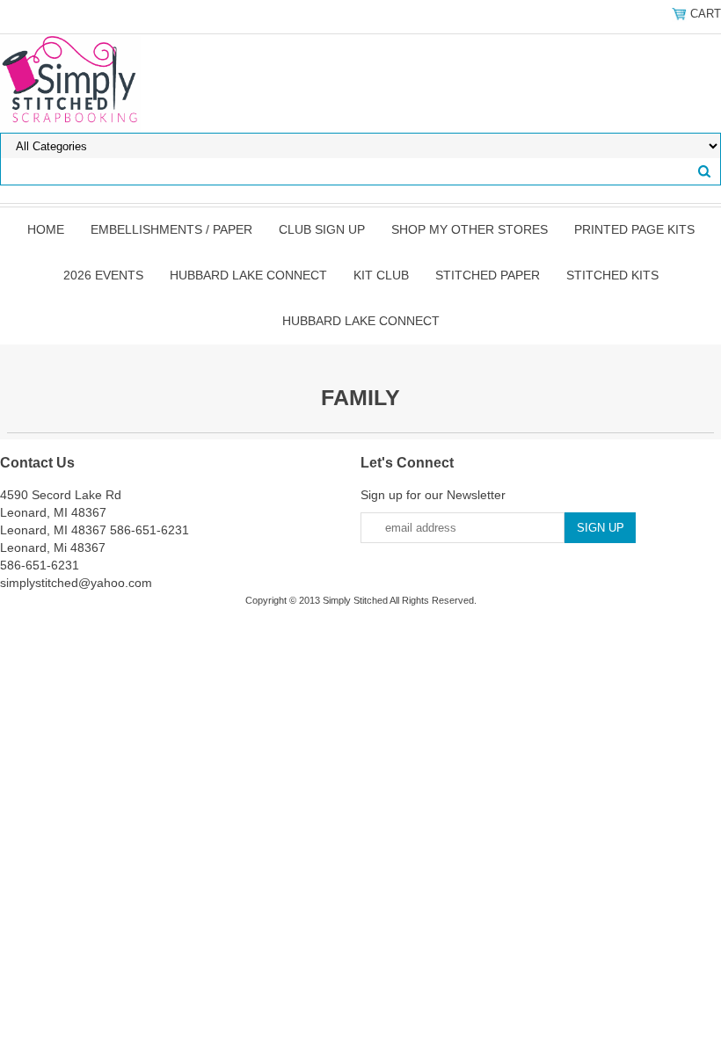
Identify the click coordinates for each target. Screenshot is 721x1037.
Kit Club (381, 275)
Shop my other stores (469, 229)
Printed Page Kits (634, 229)
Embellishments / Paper (171, 229)
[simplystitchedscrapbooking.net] (70, 83)
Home (45, 229)
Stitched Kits (612, 275)
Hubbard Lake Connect (248, 275)
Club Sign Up (322, 229)
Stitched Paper (487, 275)
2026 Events (103, 275)
